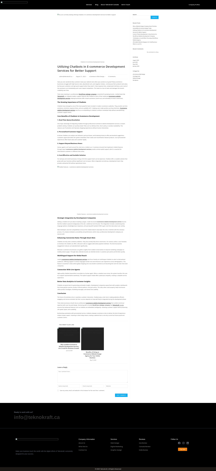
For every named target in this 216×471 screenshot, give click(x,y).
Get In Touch (125, 5)
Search (135, 14)
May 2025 (135, 64)
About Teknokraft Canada (110, 5)
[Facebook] (179, 443)
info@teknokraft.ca (37, 417)
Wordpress (135, 80)
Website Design (136, 78)
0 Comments (112, 76)
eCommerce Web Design (96, 76)
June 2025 (135, 62)
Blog (96, 5)
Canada (118, 305)
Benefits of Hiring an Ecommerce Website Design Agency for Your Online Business (92, 355)
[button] (89, 5)
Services (89, 5)
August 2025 (136, 60)
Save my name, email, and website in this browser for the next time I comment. (82, 390)
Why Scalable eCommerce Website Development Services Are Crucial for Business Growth (68, 346)
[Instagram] (183, 443)
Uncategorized (136, 76)
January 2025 (136, 66)
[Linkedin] (187, 443)
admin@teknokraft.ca (65, 76)
